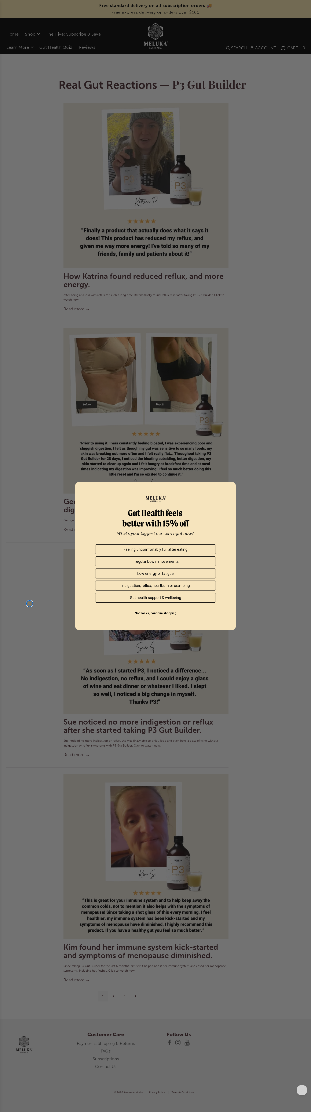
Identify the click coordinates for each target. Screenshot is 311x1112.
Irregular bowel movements (155, 561)
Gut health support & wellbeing (155, 597)
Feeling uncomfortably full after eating (155, 549)
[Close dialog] (29, 603)
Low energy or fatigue (155, 573)
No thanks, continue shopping (155, 613)
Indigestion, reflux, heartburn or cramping (155, 585)
